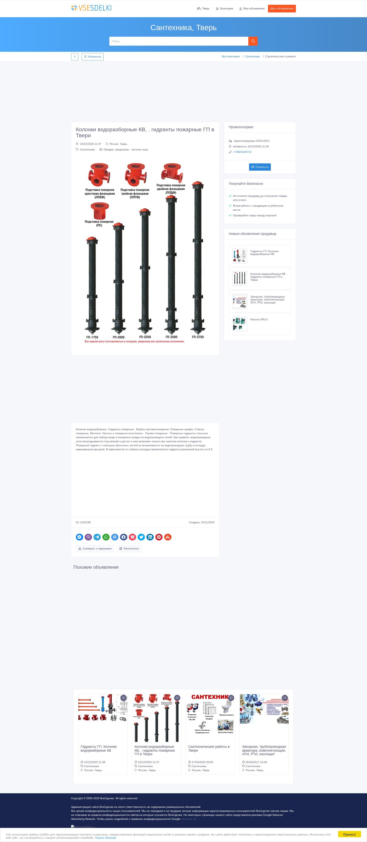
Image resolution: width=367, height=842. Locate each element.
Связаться (262, 166)
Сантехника (252, 56)
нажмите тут (188, 818)
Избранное (94, 56)
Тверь (205, 8)
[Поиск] (253, 41)
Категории (226, 8)
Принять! (349, 834)
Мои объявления (254, 8)
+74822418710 (242, 151)
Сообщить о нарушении (97, 548)
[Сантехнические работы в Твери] (210, 714)
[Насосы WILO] (241, 324)
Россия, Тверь (118, 143)
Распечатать (131, 548)
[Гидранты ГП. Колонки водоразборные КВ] (241, 256)
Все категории (231, 56)
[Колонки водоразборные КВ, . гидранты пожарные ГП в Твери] (241, 278)
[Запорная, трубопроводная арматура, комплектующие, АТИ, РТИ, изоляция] (241, 301)
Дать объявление (281, 8)
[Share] (79, 537)
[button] (80, 253)
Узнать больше (105, 837)
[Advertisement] (183, 90)
